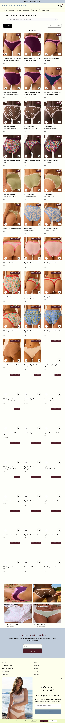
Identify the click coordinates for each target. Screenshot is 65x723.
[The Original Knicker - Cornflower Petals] (53, 214)
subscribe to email (47, 711)
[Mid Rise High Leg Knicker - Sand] (32, 350)
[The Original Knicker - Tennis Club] (32, 587)
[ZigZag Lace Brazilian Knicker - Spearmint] (53, 655)
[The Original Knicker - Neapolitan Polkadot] (32, 112)
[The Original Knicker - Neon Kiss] (53, 248)
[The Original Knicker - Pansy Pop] (53, 146)
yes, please (44, 721)
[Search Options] (56, 19)
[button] (61, 6)
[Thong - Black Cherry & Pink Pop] (53, 44)
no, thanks (53, 721)
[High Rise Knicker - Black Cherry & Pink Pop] (32, 44)
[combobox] (54, 25)
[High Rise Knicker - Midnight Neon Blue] (53, 453)
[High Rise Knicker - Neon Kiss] (32, 248)
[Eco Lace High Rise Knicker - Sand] (53, 384)
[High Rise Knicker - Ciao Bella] (32, 316)
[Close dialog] (61, 678)
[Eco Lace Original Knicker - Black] (12, 418)
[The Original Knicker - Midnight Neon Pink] (12, 453)
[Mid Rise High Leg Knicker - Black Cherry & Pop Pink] (12, 44)
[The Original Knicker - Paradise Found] (12, 316)
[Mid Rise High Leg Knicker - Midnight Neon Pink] (53, 78)
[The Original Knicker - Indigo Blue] (12, 621)
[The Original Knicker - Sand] (32, 552)
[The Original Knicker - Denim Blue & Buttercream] (12, 384)
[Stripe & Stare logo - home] (14, 6)
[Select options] (19, 54)
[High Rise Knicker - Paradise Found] (12, 282)
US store (33, 721)
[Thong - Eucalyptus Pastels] (12, 214)
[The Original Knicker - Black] (53, 552)
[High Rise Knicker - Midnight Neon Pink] (32, 453)
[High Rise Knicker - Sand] (53, 487)
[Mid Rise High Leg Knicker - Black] (53, 350)
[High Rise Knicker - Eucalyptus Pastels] (12, 180)
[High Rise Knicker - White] (32, 521)
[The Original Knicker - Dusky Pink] (12, 655)
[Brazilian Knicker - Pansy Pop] (32, 146)
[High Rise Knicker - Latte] (12, 350)
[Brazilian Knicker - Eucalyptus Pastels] (53, 180)
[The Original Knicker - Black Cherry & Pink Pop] (12, 78)
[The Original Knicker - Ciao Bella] (53, 316)
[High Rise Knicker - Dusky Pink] (32, 621)
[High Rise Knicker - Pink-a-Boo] (32, 487)
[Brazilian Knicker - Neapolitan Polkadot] (53, 112)
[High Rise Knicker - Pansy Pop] (12, 146)
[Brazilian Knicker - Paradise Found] (32, 282)
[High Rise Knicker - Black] (53, 521)
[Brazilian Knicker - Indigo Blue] (53, 587)
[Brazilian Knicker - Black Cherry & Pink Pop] (32, 78)
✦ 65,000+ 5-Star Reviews (32, 1)
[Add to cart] (39, 428)
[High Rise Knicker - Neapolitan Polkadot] (12, 112)
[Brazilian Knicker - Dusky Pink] (53, 621)
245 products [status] (32, 30)
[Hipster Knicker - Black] (53, 418)
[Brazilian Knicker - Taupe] (12, 487)
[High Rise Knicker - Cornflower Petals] (32, 214)
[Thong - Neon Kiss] (12, 248)
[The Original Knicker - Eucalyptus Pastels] (32, 180)
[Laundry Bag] (32, 418)
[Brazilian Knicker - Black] (12, 521)
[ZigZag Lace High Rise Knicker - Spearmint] (32, 655)
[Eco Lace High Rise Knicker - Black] (32, 384)
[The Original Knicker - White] (12, 552)
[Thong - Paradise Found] (53, 282)
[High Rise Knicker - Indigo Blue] (12, 587)
